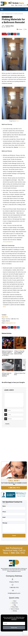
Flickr (17, 121)
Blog (11, 16)
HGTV (4, 306)
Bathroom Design (5, 16)
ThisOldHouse (21, 147)
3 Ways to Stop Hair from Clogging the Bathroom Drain (19, 352)
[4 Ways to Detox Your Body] (20, 359)
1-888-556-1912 (17, 553)
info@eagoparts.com (10, 323)
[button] (2, 9)
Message (5, 523)
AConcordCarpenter (8, 241)
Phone (4, 511)
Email (4, 517)
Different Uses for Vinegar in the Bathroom (6, 375)
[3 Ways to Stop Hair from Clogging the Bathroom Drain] (20, 337)
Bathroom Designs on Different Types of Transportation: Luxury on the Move (7, 353)
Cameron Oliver (9, 26)
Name (4, 506)
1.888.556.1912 (14, 488)
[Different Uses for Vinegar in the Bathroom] (8, 359)
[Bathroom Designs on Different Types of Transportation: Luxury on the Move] (8, 337)
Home (3, 13)
